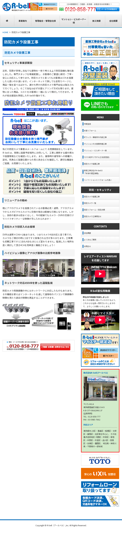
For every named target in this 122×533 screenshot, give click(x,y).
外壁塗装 (87, 124)
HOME (5, 32)
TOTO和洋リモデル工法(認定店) (96, 157)
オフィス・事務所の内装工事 (95, 137)
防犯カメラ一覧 (90, 203)
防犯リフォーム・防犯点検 (94, 209)
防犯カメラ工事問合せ (92, 216)
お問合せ (87, 246)
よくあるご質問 (90, 239)
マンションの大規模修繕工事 (95, 144)
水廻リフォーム (90, 130)
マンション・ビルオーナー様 (95, 150)
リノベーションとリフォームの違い (98, 180)
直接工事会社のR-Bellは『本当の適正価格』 (93, 171)
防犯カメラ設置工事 (92, 163)
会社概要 (87, 233)
